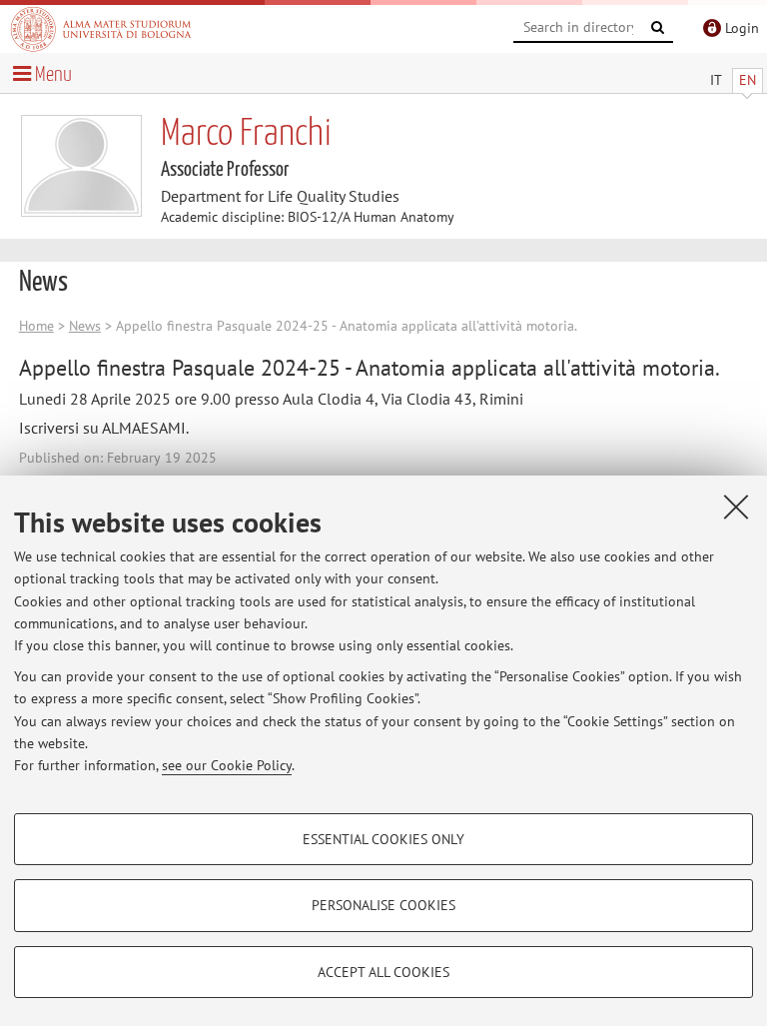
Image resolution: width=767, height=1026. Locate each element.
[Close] (736, 506)
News (85, 326)
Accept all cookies (383, 972)
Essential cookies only (383, 839)
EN (747, 80)
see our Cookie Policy (227, 765)
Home (36, 326)
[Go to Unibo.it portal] (101, 29)
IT (716, 80)
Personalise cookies (383, 905)
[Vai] (658, 28)
